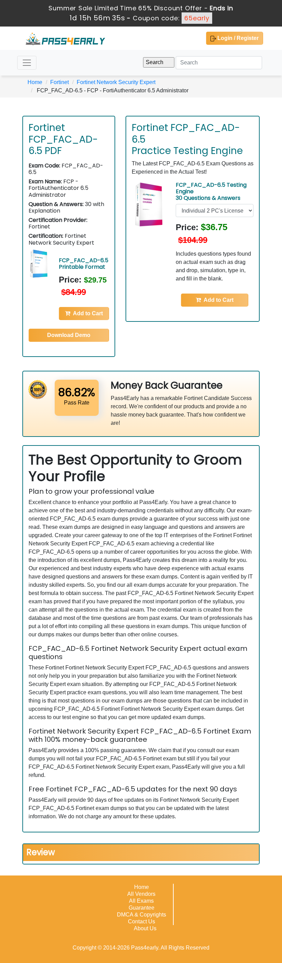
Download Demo (68, 335)
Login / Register (237, 38)
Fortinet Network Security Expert (116, 82)
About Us (145, 928)
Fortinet (59, 82)
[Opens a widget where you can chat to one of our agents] (235, 924)
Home (35, 82)
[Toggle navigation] (26, 63)
